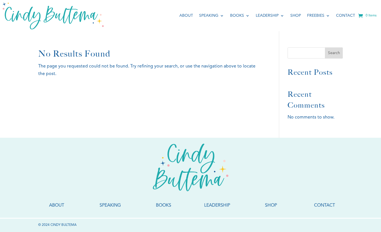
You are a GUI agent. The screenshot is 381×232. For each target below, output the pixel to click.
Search (334, 53)
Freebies (315, 16)
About (186, 16)
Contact (345, 16)
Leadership (267, 16)
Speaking (208, 16)
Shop (295, 16)
